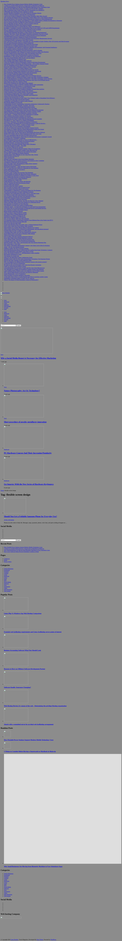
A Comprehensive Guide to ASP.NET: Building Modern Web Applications (23, 84)
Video (5, 588)
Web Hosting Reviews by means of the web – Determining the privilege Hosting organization (35, 706)
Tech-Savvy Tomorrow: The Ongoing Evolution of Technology (20, 122)
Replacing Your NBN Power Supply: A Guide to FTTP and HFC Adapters (23, 8)
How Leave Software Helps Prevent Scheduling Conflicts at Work (21, 551)
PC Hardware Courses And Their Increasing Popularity (28, 453)
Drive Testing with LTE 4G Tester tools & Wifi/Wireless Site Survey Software (24, 132)
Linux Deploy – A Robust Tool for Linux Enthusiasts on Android (21, 114)
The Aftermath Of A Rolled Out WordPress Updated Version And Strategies (24, 269)
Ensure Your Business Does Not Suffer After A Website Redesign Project (23, 224)
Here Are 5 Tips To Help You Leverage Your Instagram (18, 172)
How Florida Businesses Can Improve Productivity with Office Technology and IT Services (28, 78)
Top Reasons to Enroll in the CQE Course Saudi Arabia (18, 93)
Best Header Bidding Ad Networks (13, 102)
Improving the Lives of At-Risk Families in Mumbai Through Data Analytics (24, 89)
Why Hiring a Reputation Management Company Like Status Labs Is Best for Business (27, 245)
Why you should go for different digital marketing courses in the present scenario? (25, 262)
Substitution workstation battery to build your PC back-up (19, 278)
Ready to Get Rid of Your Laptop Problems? (15, 178)
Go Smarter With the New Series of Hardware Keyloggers (29, 484)
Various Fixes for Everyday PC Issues (14, 96)
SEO (5, 580)
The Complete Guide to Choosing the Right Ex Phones (18, 49)
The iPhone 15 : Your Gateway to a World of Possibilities (19, 120)
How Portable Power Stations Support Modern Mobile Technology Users (23, 4)
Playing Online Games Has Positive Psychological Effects (19, 141)
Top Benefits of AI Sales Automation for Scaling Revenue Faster (21, 44)
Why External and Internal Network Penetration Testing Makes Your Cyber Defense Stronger (28, 17)
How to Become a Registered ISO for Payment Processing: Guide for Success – (25, 123)
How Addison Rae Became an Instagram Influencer (17, 177)
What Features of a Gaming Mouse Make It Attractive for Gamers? (21, 227)
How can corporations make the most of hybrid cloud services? (20, 135)
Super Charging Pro (9, 157)
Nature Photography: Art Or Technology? (15, 274)
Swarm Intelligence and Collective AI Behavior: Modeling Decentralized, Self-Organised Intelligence (30, 47)
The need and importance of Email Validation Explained (18, 192)
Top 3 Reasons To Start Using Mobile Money (16, 209)
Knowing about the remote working (13, 186)
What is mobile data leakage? (11, 184)
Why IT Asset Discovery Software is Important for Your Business (21, 168)
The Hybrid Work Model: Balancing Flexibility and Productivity (21, 95)
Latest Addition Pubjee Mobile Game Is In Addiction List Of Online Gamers (24, 271)
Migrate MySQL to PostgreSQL (12, 165)
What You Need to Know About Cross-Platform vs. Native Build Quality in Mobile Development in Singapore (33, 20)
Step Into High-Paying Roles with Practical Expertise (18, 25)
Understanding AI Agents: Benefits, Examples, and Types (19, 105)
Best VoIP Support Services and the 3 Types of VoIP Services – (20, 139)
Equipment (7, 570)
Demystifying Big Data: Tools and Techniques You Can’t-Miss (20, 108)
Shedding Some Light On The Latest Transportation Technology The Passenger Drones (27, 259)
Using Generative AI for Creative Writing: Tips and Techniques (20, 92)
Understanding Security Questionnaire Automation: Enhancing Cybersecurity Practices (26, 104)
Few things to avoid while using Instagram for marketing (19, 195)
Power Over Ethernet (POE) (11, 171)
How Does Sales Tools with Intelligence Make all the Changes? (20, 163)
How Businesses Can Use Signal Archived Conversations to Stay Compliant (24, 160)
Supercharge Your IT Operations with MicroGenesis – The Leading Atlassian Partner (26, 63)
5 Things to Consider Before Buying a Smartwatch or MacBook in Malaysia (24, 5)
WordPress (53, 939)
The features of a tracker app (11, 256)
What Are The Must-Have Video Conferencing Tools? (18, 257)
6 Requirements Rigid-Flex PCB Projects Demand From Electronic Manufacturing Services (28, 38)
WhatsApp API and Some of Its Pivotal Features (16, 99)
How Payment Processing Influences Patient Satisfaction (19, 43)
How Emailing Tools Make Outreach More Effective (18, 60)
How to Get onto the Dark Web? (12, 223)
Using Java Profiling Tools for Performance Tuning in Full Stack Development (24, 62)
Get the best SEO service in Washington (14, 263)
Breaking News (5, 1)
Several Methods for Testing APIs (13, 180)
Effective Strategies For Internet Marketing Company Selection (20, 113)
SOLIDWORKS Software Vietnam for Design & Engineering (20, 37)
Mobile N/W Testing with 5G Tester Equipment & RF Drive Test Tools (22, 133)
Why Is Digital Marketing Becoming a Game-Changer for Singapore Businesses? (25, 32)
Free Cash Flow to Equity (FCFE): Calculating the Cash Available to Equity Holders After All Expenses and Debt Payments (36, 41)
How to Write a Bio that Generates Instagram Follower (18, 236)
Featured (6, 571)
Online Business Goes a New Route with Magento (17, 181)
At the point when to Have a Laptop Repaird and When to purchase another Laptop (26, 277)
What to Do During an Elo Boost (12, 235)
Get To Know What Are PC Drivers (13, 147)
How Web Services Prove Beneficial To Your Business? (18, 131)
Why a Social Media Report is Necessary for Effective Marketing (21, 272)
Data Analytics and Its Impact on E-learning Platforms (18, 87)
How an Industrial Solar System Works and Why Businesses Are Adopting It (24, 10)
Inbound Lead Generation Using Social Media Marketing (19, 159)
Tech (5, 300)
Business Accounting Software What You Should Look (22, 650)
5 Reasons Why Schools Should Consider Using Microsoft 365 (20, 150)
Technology (7, 586)
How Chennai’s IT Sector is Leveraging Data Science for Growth (21, 69)
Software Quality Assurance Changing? (17, 687)
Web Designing (8, 589)
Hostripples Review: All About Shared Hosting (16, 142)
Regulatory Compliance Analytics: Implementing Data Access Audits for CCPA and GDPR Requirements (31, 28)
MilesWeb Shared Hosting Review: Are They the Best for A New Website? (23, 201)
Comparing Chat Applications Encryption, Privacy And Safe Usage (21, 193)
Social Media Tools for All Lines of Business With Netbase (19, 233)
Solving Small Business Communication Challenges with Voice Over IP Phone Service (26, 80)
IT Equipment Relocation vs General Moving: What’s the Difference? (22, 26)
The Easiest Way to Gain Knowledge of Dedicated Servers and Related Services (25, 208)
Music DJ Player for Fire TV (11, 156)
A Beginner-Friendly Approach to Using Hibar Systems (18, 40)
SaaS (5, 309)
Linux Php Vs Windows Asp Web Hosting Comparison (22, 613)
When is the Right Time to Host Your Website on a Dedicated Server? (22, 202)
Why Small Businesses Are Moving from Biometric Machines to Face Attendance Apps (27, 7)
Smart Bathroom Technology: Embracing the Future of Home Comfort (22, 111)
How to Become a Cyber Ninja (12, 244)
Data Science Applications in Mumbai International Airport (19, 107)
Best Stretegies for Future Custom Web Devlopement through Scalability (23, 119)
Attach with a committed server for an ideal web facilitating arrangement (28, 724)
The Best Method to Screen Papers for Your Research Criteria (20, 31)
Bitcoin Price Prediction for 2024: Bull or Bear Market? (18, 83)
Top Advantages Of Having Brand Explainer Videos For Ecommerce (22, 148)
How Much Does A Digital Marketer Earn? (15, 214)
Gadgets (6, 573)
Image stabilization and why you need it (14, 169)
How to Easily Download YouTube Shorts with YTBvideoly (20, 144)
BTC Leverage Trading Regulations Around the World (18, 74)
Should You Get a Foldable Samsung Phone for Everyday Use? (20, 46)
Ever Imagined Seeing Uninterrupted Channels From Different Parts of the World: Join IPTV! (28, 220)
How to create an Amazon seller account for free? (17, 187)
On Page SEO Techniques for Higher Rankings (16, 153)
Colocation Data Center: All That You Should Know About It (20, 232)
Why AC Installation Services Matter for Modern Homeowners (20, 65)
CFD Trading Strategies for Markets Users (15, 59)
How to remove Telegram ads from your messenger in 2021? (20, 196)
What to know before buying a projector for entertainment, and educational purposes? (26, 229)
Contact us (7, 558)
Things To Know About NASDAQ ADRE (15, 212)
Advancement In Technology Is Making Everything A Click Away (21, 175)
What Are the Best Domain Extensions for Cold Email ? (18, 117)
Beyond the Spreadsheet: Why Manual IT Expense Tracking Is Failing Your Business (26, 52)
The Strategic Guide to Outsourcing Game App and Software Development (23, 110)
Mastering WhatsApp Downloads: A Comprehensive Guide (19, 86)
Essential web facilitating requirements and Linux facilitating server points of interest (32, 632)
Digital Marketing (8, 568)
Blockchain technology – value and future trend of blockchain (20, 166)
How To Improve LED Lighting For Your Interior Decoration (20, 151)
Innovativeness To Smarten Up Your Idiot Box (16, 204)
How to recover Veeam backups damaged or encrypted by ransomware (22, 71)
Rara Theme (40, 939)
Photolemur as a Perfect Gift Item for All (14, 215)
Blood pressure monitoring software (13, 211)
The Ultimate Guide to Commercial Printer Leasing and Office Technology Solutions (26, 77)
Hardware (6, 302)
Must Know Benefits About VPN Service (15, 217)
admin (12, 520)
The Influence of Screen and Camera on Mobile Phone (18, 205)
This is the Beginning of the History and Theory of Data (18, 251)
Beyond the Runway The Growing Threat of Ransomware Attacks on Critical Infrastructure (28, 19)
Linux (5, 303)
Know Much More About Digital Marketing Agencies (18, 238)
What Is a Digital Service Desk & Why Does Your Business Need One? (23, 53)
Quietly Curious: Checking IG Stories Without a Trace (18, 68)
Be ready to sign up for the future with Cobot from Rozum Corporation (22, 265)
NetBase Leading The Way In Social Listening (16, 248)
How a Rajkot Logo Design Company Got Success (17, 116)
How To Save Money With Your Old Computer (16, 218)
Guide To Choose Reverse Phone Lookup (15, 266)
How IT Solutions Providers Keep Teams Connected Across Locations (22, 29)
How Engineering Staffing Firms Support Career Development (20, 72)
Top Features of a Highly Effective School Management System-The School (24, 129)
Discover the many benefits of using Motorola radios (17, 260)
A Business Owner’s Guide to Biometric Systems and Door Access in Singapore (25, 35)
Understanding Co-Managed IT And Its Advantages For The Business (22, 190)
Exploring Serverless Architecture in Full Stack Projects (18, 90)
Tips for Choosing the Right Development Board (17, 183)
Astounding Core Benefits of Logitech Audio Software (18, 101)
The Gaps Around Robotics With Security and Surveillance (19, 58)
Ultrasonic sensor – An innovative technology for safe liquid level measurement (24, 207)
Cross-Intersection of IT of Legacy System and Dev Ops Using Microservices (24, 268)
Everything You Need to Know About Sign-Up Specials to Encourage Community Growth (28, 136)
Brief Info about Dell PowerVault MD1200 (15, 221)
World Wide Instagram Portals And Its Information (17, 198)
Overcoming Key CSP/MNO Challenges (14, 138)
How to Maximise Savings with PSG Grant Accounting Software (21, 23)
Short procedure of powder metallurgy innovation (17, 275)
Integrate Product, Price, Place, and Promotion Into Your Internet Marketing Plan (25, 242)
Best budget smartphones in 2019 (12, 254)
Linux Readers (14, 939)
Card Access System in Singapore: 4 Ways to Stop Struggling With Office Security (25, 16)
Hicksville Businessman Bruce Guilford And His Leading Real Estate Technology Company (28, 250)
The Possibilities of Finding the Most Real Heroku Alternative (20, 174)
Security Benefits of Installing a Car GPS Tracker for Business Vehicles (22, 13)
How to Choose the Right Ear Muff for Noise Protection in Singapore (22, 22)
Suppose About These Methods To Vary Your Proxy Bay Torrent (21, 154)
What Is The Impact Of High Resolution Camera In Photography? (21, 280)
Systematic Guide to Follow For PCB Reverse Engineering (19, 241)
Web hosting (7, 306)
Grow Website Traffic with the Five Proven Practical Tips (19, 239)
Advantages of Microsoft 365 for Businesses (15, 162)
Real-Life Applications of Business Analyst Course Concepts (20, 66)
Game (5, 574)
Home (5, 560)
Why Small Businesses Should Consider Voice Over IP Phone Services (22, 75)
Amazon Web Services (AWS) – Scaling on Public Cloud (19, 125)
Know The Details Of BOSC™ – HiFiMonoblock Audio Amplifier (21, 253)
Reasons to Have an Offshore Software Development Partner (24, 669)
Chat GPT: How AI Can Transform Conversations (17, 126)
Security (6, 307)
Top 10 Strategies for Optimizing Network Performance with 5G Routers (23, 50)
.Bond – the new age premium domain (14, 247)
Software (6, 305)
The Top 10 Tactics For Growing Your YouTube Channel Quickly (21, 128)
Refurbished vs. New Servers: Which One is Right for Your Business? (22, 56)
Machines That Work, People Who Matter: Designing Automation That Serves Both (26, 34)
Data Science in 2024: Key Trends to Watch (15, 81)
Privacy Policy (8, 561)
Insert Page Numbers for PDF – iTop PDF (15, 145)
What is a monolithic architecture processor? (15, 199)
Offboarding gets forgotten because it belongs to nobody (18, 11)
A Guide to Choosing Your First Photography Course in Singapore (21, 55)
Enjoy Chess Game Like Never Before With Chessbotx (18, 226)
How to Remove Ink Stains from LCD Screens (16, 189)
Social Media (7, 582)
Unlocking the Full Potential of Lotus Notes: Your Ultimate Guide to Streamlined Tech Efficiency (29, 98)
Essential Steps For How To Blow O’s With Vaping (17, 230)
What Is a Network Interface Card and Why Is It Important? (19, 14)
